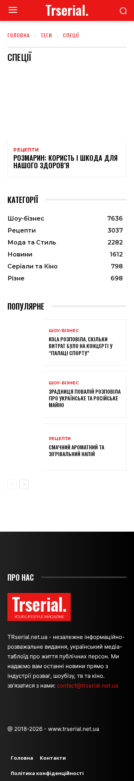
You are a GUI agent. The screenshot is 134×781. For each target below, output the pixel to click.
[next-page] (24, 484)
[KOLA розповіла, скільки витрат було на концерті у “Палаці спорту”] (25, 342)
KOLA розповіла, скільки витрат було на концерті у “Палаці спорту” (80, 345)
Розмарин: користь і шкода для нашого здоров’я (65, 161)
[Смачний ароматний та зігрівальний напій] (25, 447)
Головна (18, 35)
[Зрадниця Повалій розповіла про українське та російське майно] (25, 394)
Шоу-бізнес (64, 331)
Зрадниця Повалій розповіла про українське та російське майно (85, 398)
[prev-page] (12, 484)
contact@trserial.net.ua (88, 685)
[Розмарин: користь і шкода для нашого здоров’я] (67, 104)
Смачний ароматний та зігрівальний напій (76, 450)
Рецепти (26, 150)
